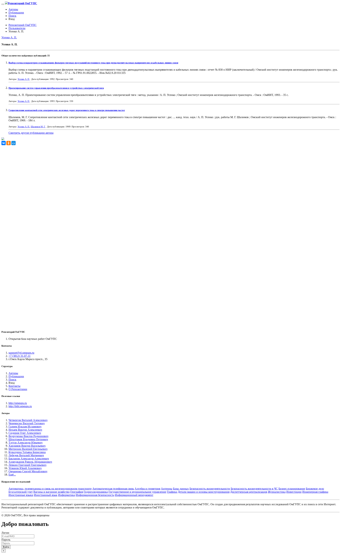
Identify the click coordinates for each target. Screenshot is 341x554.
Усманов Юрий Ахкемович (25, 468)
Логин (5, 532)
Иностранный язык (45, 495)
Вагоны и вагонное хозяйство (51, 491)
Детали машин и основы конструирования (203, 491)
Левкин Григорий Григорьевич (27, 464)
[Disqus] (170, 189)
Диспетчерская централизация (248, 491)
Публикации (16, 12)
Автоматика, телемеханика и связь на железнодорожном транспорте (50, 488)
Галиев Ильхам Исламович (25, 426)
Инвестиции (294, 491)
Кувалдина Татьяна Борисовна (27, 452)
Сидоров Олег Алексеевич (25, 432)
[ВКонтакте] (3, 143)
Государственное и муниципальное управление (137, 491)
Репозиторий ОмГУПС (23, 25)
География (76, 491)
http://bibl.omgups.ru (20, 406)
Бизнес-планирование (291, 488)
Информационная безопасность (95, 495)
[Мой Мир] (13, 143)
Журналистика (277, 491)
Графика (172, 491)
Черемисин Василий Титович (27, 423)
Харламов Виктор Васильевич (27, 445)
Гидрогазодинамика (96, 491)
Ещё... (12, 474)
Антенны (166, 488)
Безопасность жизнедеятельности (210, 488)
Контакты (14, 385)
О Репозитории (18, 389)
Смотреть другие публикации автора (31, 132)
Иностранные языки (21, 495)
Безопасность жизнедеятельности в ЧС (254, 488)
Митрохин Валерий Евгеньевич (28, 448)
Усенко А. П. (9, 37)
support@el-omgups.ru (21, 352)
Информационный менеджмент (134, 495)
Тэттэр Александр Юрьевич (25, 442)
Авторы (13, 9)
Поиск (12, 15)
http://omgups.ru (18, 403)
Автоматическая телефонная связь (113, 488)
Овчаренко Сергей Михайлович (28, 471)
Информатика (66, 495)
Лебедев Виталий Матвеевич (26, 455)
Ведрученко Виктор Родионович (28, 436)
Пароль (5, 539)
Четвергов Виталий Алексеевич (28, 420)
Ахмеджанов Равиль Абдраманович (30, 461)
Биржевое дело (315, 488)
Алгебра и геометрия (147, 488)
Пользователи (17, 28)
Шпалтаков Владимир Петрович (28, 439)
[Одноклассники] (8, 143)
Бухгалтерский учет (21, 491)
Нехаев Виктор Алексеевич (25, 429)
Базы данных (181, 488)
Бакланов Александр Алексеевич (29, 458)
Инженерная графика (315, 491)
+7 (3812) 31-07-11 (20, 355)
